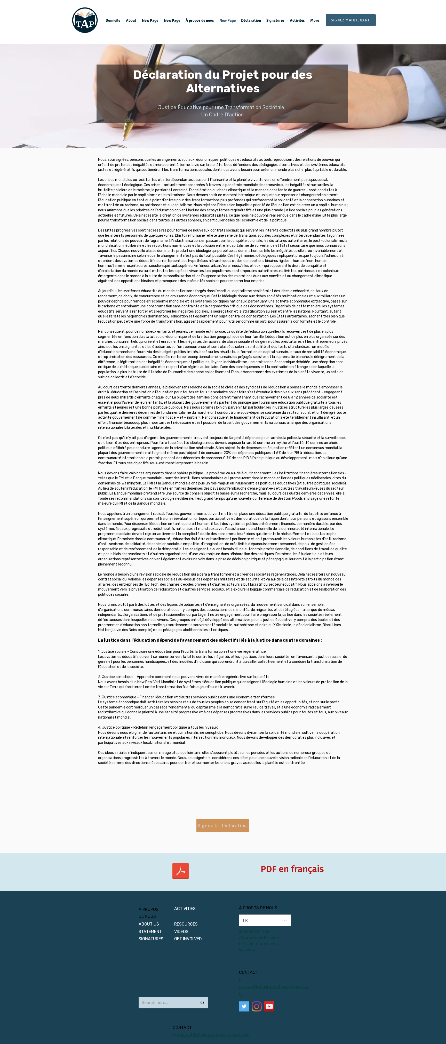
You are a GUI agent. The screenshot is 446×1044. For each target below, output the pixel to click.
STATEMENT (150, 931)
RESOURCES (186, 924)
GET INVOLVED (188, 938)
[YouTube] (269, 1006)
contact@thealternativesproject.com (213, 1034)
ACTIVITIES (185, 908)
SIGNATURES (151, 938)
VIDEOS (181, 931)
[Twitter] (244, 1006)
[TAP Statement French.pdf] (180, 871)
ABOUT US (149, 924)
